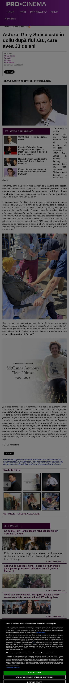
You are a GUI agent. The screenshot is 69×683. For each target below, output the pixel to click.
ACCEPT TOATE (34, 673)
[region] (34, 651)
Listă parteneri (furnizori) (13, 667)
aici (34, 642)
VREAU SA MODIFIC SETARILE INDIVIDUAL (34, 677)
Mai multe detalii (40, 632)
